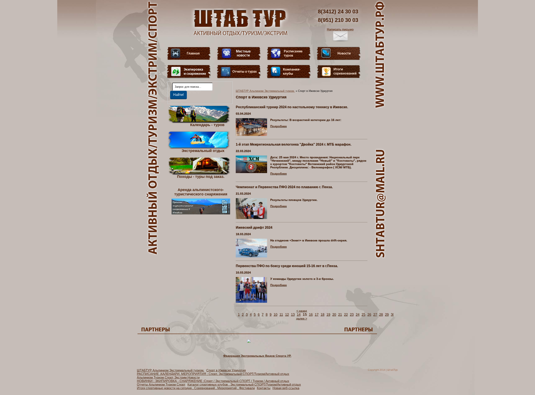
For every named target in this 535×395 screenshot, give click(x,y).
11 (281, 314)
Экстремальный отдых (203, 150)
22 (346, 314)
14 (299, 314)
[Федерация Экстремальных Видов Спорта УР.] (257, 352)
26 (369, 314)
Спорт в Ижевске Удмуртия (226, 370)
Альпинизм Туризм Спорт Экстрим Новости (168, 377)
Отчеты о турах (239, 71)
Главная (189, 53)
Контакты (263, 388)
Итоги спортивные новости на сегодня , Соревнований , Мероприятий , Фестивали (196, 388)
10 (275, 314)
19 (328, 314)
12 (287, 314)
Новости (339, 53)
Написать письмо (340, 29)
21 (340, 314)
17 (316, 314)
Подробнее (278, 126)
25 (363, 314)
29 (387, 314)
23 (352, 314)
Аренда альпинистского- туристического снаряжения (200, 192)
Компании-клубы (289, 71)
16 (311, 314)
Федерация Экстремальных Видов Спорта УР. (257, 355)
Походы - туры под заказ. (200, 176)
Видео (239, 53)
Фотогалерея (339, 71)
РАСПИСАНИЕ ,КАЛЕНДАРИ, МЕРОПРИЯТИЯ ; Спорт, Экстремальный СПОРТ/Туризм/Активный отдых (213, 374)
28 (381, 314)
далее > (301, 318)
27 (375, 314)
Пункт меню (189, 71)
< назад (301, 310)
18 (322, 314)
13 (293, 314)
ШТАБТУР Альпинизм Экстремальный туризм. (265, 90)
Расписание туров (289, 53)
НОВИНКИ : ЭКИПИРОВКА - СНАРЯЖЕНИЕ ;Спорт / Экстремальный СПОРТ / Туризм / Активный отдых (213, 381)
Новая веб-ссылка (286, 388)
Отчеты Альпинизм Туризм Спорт (161, 384)
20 (334, 314)
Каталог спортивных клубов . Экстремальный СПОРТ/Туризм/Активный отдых (244, 384)
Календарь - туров (207, 125)
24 (357, 314)
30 (393, 314)
